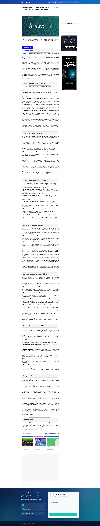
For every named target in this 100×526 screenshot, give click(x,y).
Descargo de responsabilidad (70, 523)
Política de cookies (60, 523)
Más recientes (26, 485)
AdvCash (24, 53)
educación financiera (65, 31)
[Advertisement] (69, 13)
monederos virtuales (27, 433)
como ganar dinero (65, 26)
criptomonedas (64, 29)
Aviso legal (46, 523)
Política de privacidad (52, 523)
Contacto (77, 523)
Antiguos (55, 485)
